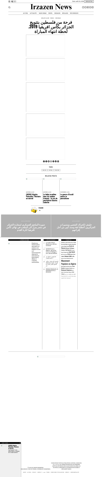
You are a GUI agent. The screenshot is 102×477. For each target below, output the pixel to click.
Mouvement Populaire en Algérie (68, 262)
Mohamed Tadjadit (63, 258)
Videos (52, 18)
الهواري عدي (69, 274)
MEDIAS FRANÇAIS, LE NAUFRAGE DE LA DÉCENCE (52, 270)
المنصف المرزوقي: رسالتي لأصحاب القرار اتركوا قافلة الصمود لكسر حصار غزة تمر (52, 263)
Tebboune (63, 274)
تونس (66, 274)
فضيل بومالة (63, 276)
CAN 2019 (44, 170)
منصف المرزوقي (63, 277)
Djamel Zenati (66, 246)
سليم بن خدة (69, 276)
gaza (62, 254)
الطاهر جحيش (73, 274)
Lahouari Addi (67, 256)
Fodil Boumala (68, 250)
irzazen (41, 207)
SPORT (73, 272)
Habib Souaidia (65, 254)
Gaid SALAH (72, 252)
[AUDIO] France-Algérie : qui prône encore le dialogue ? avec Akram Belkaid (51, 251)
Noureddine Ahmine (68, 266)
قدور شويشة (69, 277)
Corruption (70, 244)
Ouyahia (67, 268)
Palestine (57, 170)
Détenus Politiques (70, 248)
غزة (66, 276)
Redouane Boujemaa (66, 270)
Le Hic (73, 256)
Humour (71, 254)
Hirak (69, 254)
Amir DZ (72, 242)
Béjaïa (67, 244)
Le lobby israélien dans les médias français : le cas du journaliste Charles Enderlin (50, 198)
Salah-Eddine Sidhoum (68, 272)
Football (51, 170)
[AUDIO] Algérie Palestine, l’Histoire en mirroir (33, 196)
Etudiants (63, 250)
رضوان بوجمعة (73, 276)
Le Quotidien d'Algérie (72, 466)
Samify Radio (67, 469)
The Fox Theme (32, 469)
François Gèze (66, 252)
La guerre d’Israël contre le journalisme (66, 196)
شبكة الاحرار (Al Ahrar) (60, 464)
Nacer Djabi (63, 266)
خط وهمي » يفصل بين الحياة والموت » (51, 257)
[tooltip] (83, 7)
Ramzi (74, 268)
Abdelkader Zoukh (64, 242)
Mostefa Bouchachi (70, 258)
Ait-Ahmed (69, 242)
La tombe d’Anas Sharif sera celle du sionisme (51, 244)
